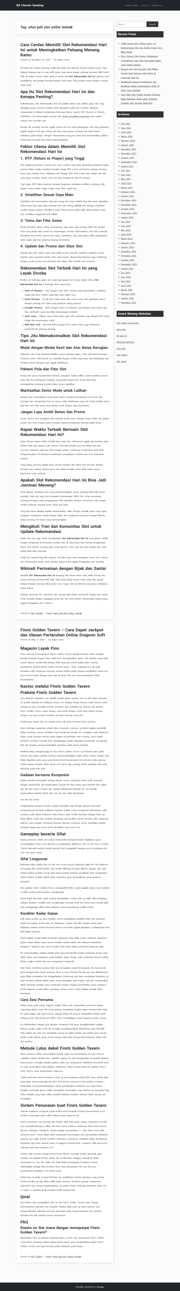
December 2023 (128, 251)
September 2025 (129, 161)
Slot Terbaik (37, 613)
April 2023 (126, 285)
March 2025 (127, 187)
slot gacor (122, 361)
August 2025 (127, 166)
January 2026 (127, 144)
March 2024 (127, 238)
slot (47, 751)
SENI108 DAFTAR (125, 342)
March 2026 (127, 136)
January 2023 (127, 298)
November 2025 (128, 153)
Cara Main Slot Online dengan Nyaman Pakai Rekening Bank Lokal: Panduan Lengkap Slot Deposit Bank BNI (140, 98)
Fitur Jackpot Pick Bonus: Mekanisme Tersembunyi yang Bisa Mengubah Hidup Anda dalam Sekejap (141, 60)
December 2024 (128, 200)
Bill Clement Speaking (29, 5)
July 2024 (125, 221)
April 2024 (126, 234)
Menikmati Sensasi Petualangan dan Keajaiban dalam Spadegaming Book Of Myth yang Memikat (140, 86)
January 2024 (127, 247)
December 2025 (128, 149)
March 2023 (127, 289)
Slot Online (36, 1256)
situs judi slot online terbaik (68, 613)
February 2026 (128, 140)
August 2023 (127, 268)
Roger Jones (63, 59)
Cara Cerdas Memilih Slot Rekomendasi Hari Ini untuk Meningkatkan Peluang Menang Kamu (63, 49)
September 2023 (129, 264)
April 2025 (126, 183)
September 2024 (129, 213)
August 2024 (127, 217)
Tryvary (100, 1286)
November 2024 (128, 204)
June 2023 (126, 276)
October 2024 (127, 208)
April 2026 (126, 132)
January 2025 (127, 196)
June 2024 (126, 225)
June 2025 (126, 174)
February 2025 (128, 191)
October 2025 (127, 157)
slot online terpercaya (128, 322)
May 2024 (125, 230)
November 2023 (128, 255)
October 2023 (127, 260)
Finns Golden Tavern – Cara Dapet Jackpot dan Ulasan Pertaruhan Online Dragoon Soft (62, 632)
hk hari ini (122, 335)
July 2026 (125, 123)
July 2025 (125, 170)
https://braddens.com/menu (76, 116)
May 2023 (125, 281)
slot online (122, 354)
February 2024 (128, 242)
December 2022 (128, 302)
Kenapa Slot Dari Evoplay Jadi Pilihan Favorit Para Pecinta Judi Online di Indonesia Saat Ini (139, 73)
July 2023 (125, 272)
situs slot (121, 329)
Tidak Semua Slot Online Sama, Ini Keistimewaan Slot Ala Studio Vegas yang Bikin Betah (141, 47)
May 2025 (125, 178)
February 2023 (128, 294)
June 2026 (126, 127)
